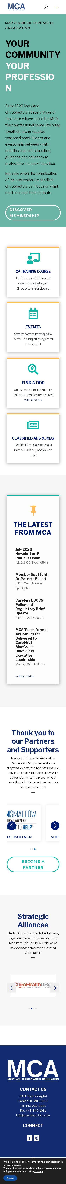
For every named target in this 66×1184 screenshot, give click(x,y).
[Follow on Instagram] (36, 1138)
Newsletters (40, 562)
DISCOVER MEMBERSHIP (25, 212)
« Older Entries (24, 676)
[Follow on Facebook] (29, 1138)
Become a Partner (33, 864)
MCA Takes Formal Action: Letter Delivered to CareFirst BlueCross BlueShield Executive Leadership (31, 645)
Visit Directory (33, 400)
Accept (10, 1178)
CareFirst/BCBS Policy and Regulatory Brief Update (30, 606)
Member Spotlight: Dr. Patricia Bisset (31, 576)
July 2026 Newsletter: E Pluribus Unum (27, 553)
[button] (11, 825)
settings (38, 1171)
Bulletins (38, 617)
